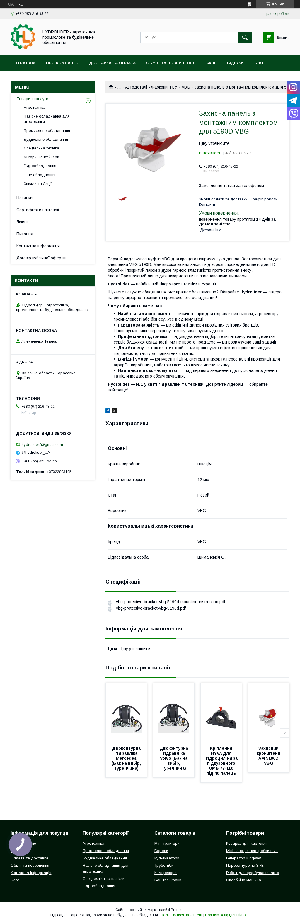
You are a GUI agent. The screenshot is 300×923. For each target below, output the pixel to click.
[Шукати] (245, 37)
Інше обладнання (39, 175)
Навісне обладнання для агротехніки (46, 119)
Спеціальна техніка (41, 148)
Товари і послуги (32, 98)
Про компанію (62, 63)
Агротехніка (34, 107)
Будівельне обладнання (46, 139)
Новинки (24, 198)
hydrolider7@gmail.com (42, 444)
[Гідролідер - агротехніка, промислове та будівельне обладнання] (23, 47)
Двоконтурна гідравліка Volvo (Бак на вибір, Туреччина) (174, 758)
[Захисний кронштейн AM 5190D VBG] (268, 712)
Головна (25, 63)
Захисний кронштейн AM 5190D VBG (269, 756)
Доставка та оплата (112, 63)
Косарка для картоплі (246, 843)
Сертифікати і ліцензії (37, 210)
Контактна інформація (38, 246)
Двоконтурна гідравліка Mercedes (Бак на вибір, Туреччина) (127, 758)
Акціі (211, 63)
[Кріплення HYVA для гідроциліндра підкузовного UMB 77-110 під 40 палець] (221, 712)
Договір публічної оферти (41, 258)
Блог (259, 63)
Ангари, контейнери (41, 157)
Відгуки (235, 63)
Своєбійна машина (243, 880)
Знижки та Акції (38, 183)
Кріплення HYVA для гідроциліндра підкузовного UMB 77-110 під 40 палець (222, 761)
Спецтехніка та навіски (104, 878)
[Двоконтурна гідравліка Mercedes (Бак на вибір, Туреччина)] (126, 712)
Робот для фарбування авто (252, 873)
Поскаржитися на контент (181, 915)
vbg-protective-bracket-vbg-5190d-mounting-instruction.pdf (170, 601)
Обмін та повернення (171, 63)
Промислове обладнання (47, 130)
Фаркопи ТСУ (164, 87)
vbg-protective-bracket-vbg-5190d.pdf (151, 608)
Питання (24, 234)
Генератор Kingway (243, 858)
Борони (161, 851)
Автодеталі (136, 87)
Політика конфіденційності (227, 915)
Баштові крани (167, 880)
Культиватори (166, 858)
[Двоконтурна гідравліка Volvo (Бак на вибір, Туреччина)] (173, 712)
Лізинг (22, 222)
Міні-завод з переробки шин (252, 851)
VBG (186, 87)
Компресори (165, 873)
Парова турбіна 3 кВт (246, 865)
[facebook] (107, 411)
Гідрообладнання (40, 166)
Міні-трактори (167, 843)
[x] (114, 411)
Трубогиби (163, 865)
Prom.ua (178, 910)
